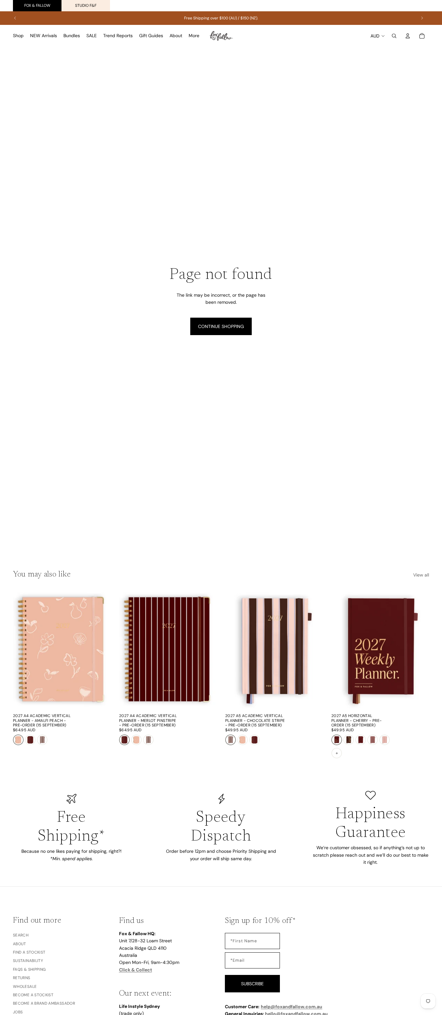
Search (20, 935)
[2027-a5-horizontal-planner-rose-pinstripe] (384, 740)
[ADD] (100, 700)
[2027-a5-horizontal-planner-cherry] (336, 740)
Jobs (18, 1012)
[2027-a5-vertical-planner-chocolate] (348, 740)
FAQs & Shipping (29, 969)
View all (421, 575)
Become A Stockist (33, 995)
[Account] (408, 36)
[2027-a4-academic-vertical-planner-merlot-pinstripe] (30, 740)
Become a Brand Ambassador (44, 1003)
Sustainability (28, 961)
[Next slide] (422, 18)
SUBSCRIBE (252, 984)
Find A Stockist (29, 952)
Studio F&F (85, 5)
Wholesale (25, 986)
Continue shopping (221, 326)
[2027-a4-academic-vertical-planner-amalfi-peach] (18, 740)
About (19, 943)
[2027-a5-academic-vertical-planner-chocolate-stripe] (42, 740)
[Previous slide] (15, 18)
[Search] (394, 36)
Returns (21, 977)
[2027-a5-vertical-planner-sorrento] (372, 740)
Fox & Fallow (37, 5)
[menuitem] (194, 36)
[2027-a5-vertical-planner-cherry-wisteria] (360, 740)
